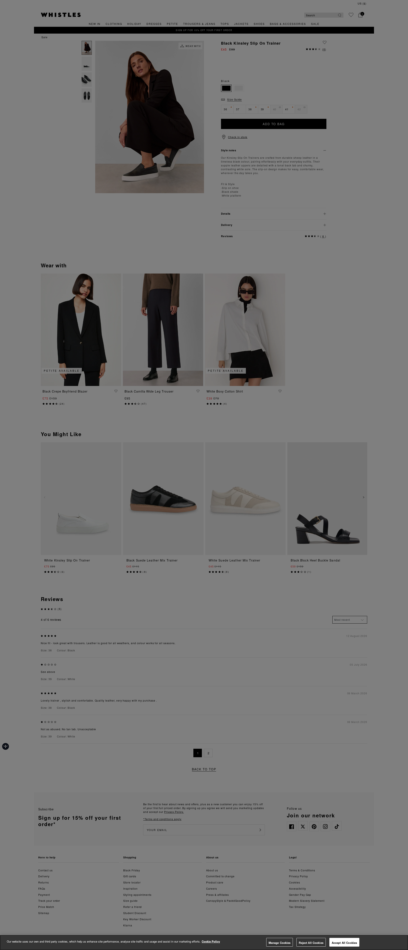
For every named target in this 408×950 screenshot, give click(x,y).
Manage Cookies (280, 943)
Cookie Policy (211, 941)
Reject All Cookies (311, 943)
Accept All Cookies (344, 943)
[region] (204, 942)
